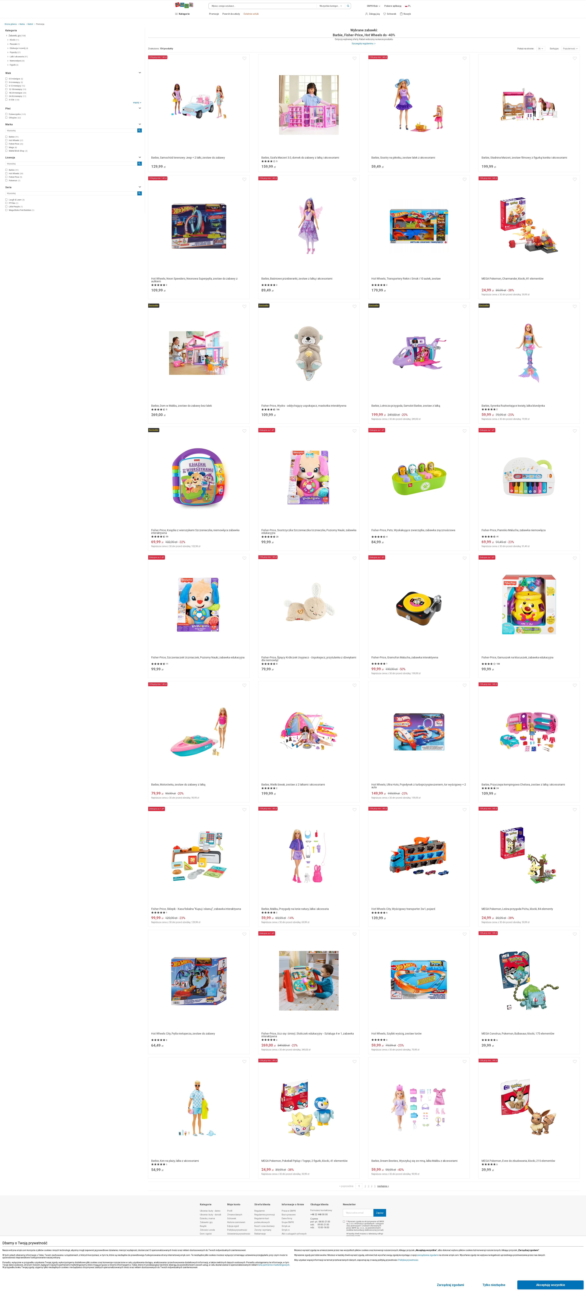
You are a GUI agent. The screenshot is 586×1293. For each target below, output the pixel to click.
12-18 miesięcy (17, 89)
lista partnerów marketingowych (273, 1265)
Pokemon (14, 180)
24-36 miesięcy (17, 96)
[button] (348, 6)
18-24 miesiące (17, 93)
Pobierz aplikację (392, 6)
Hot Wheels (16, 140)
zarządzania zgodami (427, 1255)
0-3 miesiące (16, 79)
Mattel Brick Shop (18, 151)
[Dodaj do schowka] (244, 58)
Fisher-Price (16, 144)
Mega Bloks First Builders (21, 210)
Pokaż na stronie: (525, 49)
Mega (13, 147)
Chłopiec (15, 118)
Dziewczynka (17, 114)
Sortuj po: (554, 49)
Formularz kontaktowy (321, 1210)
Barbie (14, 137)
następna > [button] (383, 1186)
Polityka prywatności (408, 1260)
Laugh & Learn (17, 200)
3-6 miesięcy (16, 82)
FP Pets (13, 203)
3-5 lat (14, 100)
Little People (16, 206)
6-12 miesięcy (17, 86)
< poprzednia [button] (346, 1186)
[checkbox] (6, 79)
